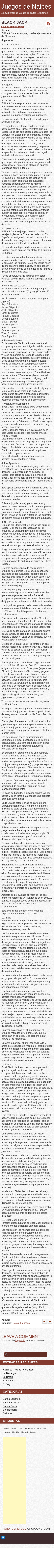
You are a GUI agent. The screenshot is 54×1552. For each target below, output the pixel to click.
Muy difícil (15, 1432)
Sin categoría (10, 1409)
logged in (20, 1340)
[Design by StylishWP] (3, 1537)
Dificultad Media (29, 1428)
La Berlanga (9, 1373)
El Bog (6, 1384)
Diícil (39, 1428)
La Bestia (8, 1376)
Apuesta (6, 1428)
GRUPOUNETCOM (15, 1528)
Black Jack (9, 1380)
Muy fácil (24, 1432)
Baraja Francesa (21, 1323)
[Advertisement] (14, 1480)
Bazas (13, 1428)
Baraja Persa (10, 1406)
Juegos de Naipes (26, 6)
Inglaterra (7, 1432)
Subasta (32, 1432)
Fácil (44, 1428)
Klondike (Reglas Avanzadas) (18, 1369)
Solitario (7, 1413)
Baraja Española (11, 1398)
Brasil (20, 1428)
